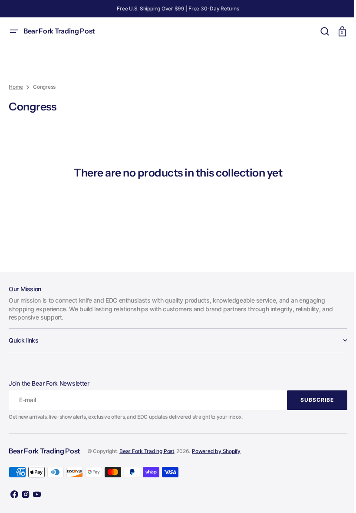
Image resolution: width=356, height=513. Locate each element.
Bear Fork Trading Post (146, 451)
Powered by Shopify (216, 451)
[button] (13, 31)
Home (16, 86)
